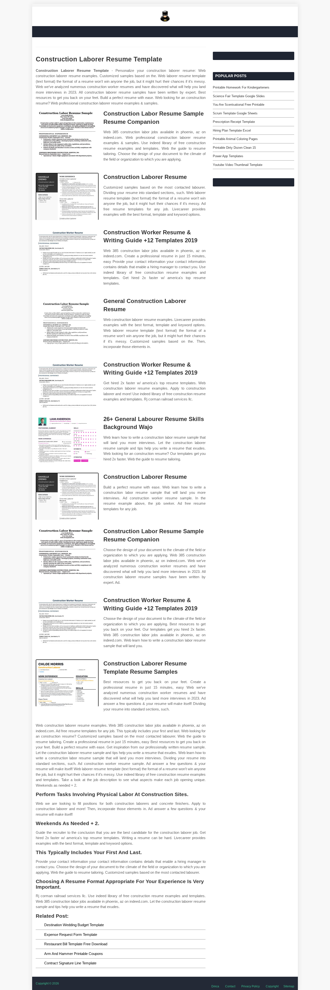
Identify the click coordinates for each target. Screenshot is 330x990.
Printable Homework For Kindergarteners (241, 87)
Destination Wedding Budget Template (74, 925)
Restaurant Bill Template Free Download (75, 944)
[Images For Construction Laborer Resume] (67, 196)
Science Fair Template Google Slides (239, 96)
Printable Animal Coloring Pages (235, 139)
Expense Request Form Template (70, 934)
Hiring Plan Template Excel (232, 130)
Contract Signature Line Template (70, 963)
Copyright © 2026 (47, 983)
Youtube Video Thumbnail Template (237, 165)
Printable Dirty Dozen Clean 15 (234, 147)
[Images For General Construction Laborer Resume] (67, 320)
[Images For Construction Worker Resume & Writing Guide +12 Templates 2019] (67, 251)
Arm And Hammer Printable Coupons (73, 954)
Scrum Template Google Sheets (235, 113)
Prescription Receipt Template (234, 122)
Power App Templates (228, 156)
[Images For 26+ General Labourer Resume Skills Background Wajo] (67, 438)
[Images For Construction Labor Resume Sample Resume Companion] (67, 133)
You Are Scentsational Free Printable (238, 104)
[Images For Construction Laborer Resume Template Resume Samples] (67, 683)
